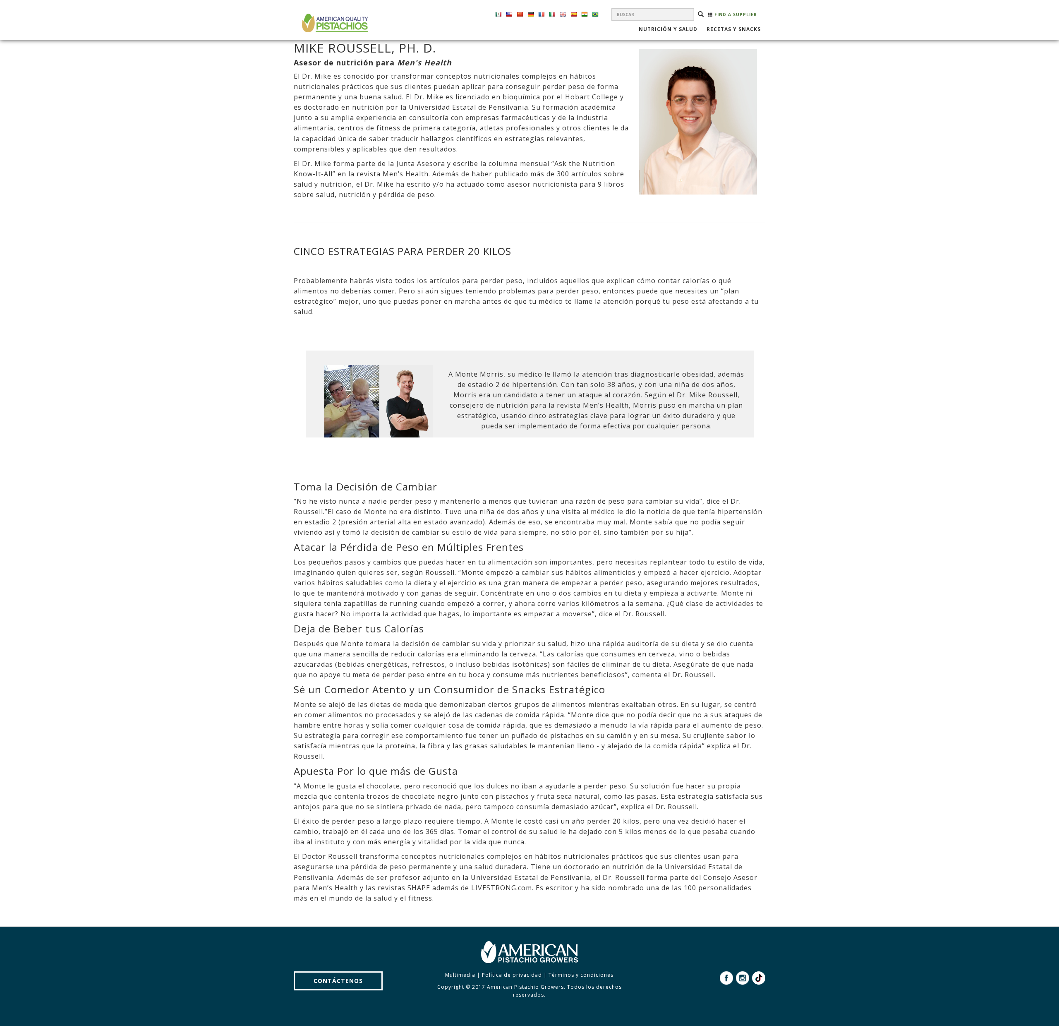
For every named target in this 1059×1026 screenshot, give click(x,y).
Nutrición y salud (668, 30)
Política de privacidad (512, 974)
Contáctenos (338, 981)
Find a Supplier (735, 14)
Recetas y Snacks (734, 30)
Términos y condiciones (581, 974)
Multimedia (460, 974)
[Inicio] (334, 23)
